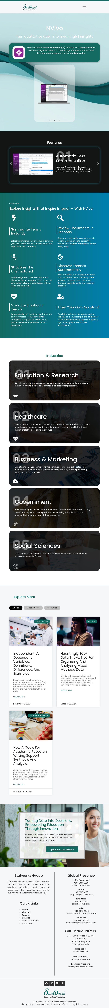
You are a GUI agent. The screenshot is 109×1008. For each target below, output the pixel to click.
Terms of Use (43, 1004)
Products (26, 915)
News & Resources (30, 920)
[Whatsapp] (62, 983)
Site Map (84, 1004)
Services (26, 918)
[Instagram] (51, 983)
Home (25, 909)
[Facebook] (46, 983)
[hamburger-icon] (84, 7)
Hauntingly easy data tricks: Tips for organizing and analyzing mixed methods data (77, 661)
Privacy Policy (27, 1004)
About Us (26, 912)
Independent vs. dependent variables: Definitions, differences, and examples (26, 663)
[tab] (15, 608)
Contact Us (27, 923)
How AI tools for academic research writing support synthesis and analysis (30, 755)
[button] (49, 120)
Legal (74, 1004)
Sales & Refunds (59, 1004)
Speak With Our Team (61, 849)
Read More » (19, 697)
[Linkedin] (57, 983)
